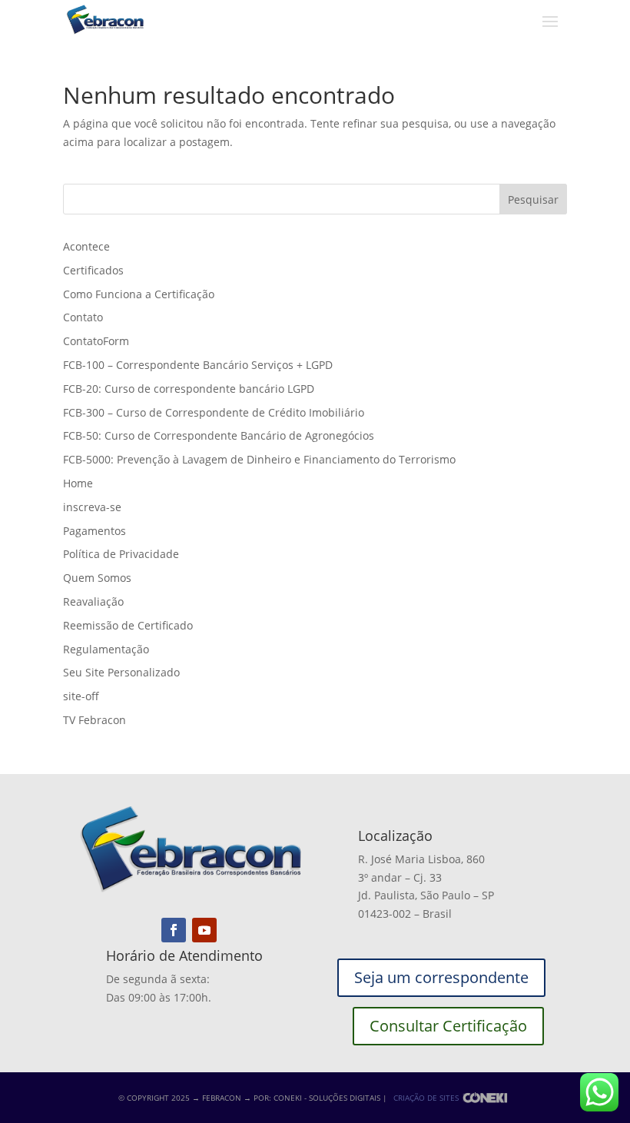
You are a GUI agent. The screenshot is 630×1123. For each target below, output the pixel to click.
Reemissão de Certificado (128, 625)
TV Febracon (94, 720)
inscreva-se (92, 507)
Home (78, 483)
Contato (83, 317)
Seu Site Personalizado (121, 672)
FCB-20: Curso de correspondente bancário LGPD (188, 388)
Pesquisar (533, 199)
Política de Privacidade (121, 554)
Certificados (93, 270)
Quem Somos (97, 577)
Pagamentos (94, 530)
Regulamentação (106, 649)
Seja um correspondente (441, 977)
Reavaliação (93, 601)
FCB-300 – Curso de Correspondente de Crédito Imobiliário (213, 412)
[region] (200, 1002)
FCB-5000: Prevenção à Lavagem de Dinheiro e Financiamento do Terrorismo (259, 459)
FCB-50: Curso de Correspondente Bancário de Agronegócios (218, 435)
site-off (81, 696)
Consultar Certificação (448, 1025)
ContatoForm (96, 341)
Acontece (86, 246)
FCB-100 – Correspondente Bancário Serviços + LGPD (198, 364)
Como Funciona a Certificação (138, 294)
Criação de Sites (426, 1097)
